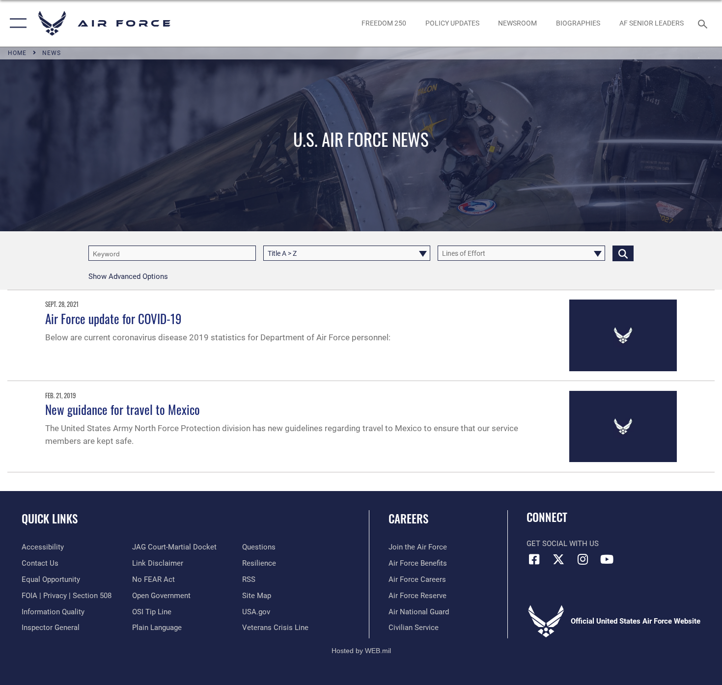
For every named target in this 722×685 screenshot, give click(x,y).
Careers (408, 518)
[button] (16, 23)
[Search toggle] (704, 23)
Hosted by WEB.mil (361, 651)
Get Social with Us (563, 543)
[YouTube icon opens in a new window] (606, 559)
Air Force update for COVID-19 (113, 318)
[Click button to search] (623, 253)
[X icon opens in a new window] (558, 559)
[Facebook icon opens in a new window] (534, 559)
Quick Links (50, 518)
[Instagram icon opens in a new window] (582, 559)
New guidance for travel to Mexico (122, 409)
